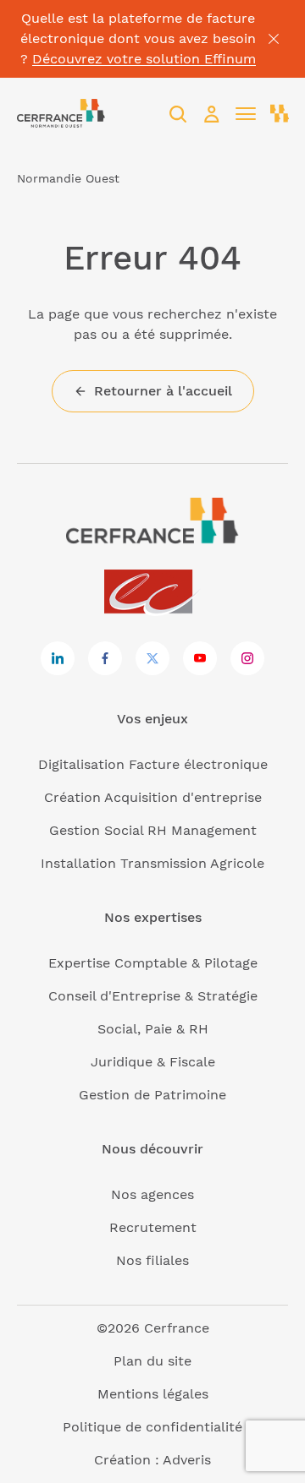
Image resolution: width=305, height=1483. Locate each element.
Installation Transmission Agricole (152, 863)
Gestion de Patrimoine (152, 1095)
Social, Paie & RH (152, 1029)
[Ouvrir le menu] (246, 114)
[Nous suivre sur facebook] (105, 658)
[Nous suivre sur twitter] (152, 658)
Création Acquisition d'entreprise (153, 797)
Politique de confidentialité (152, 1427)
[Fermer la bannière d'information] (273, 39)
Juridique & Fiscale (153, 1062)
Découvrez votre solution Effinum (144, 59)
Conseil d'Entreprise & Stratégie (153, 996)
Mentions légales (152, 1394)
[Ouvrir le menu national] (279, 114)
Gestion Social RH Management (153, 830)
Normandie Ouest (68, 178)
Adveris (187, 1460)
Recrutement (153, 1227)
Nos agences (152, 1194)
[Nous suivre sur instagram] (247, 658)
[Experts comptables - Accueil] (153, 593)
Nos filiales (152, 1260)
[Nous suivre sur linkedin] (58, 658)
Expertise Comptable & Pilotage (153, 963)
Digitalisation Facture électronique (153, 764)
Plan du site (152, 1361)
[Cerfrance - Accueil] (61, 113)
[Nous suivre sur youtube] (200, 658)
